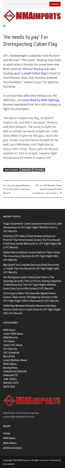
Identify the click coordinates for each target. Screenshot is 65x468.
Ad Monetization (12, 448)
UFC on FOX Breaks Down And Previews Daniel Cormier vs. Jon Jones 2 (47, 189)
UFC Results (10, 349)
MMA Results (10, 337)
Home (6, 433)
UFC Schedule (11, 352)
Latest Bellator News (15, 360)
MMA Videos (10, 364)
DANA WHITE (10, 375)
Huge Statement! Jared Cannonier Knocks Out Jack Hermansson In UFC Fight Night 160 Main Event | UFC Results (32, 227)
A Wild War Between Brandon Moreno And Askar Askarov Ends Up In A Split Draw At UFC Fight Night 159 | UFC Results (32, 309)
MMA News (26, 170)
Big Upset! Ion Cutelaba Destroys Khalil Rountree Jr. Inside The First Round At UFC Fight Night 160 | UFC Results (31, 268)
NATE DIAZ (9, 386)
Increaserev (9, 463)
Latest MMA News (13, 333)
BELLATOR (9, 356)
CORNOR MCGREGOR (15, 371)
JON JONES (10, 379)
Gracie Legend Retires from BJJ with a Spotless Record (17, 189)
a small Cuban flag (33, 73)
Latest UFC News (12, 345)
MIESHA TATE (10, 383)
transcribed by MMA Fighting (40, 100)
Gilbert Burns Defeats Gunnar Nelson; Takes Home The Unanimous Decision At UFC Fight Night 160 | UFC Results (31, 256)
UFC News (39, 170)
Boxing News (10, 367)
